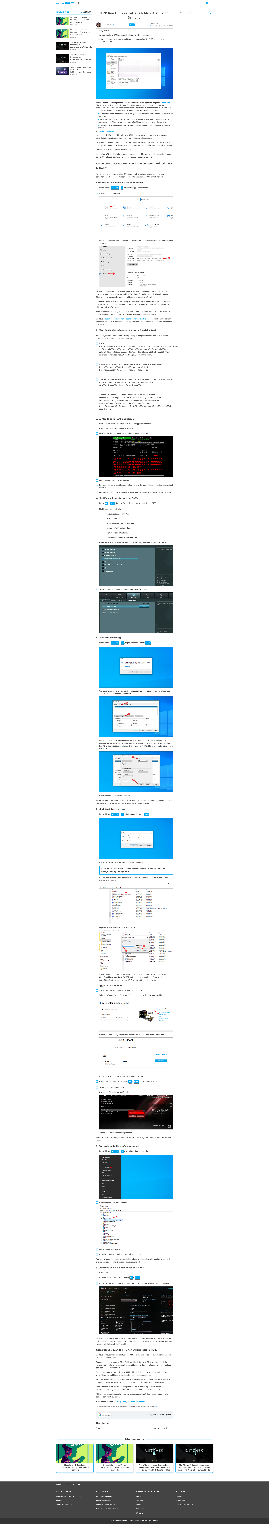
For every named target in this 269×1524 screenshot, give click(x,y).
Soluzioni (139, 1501)
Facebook (68, 1484)
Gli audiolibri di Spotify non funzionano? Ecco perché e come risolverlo (75, 1467)
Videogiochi (140, 1509)
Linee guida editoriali (104, 1496)
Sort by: (157, 1428)
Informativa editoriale (104, 1501)
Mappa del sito (181, 1501)
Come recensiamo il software (107, 1509)
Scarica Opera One (106, 131)
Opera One (165, 103)
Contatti (59, 1501)
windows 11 (143, 1402)
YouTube (79, 1484)
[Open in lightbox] (136, 359)
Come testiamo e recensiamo (107, 1505)
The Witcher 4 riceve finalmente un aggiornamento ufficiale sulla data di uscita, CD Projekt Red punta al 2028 (154, 1467)
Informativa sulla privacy (185, 1505)
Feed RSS (179, 1496)
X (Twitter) (74, 1484)
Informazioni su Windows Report (68, 1496)
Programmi (121, 1402)
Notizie (139, 1496)
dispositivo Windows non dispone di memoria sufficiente (126, 319)
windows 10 (132, 1402)
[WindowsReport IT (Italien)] (73, 3)
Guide (132, 25)
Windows (139, 1513)
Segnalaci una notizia (64, 1505)
